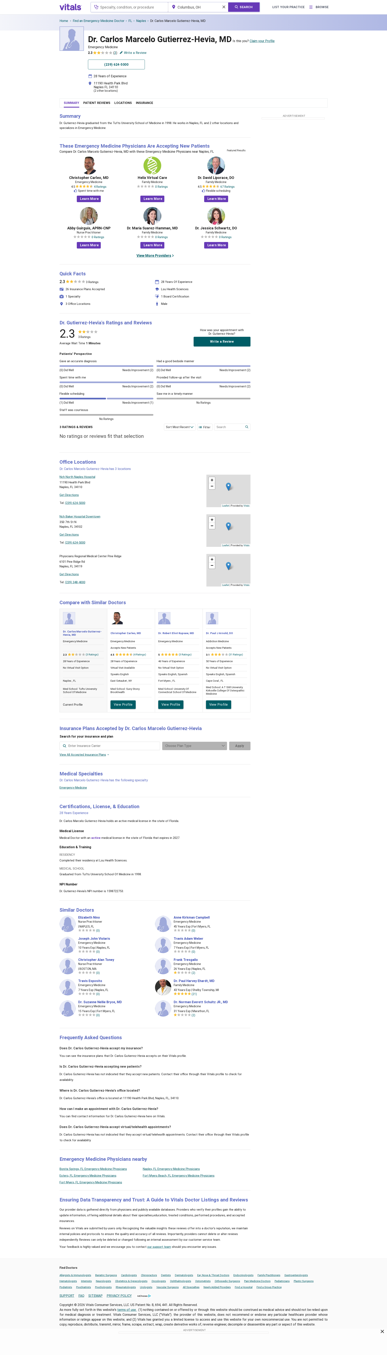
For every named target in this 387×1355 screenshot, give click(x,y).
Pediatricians (282, 1281)
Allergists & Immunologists (75, 1275)
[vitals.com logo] (71, 7)
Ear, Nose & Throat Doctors (213, 1275)
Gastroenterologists (296, 1275)
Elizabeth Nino (89, 917)
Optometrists (203, 1281)
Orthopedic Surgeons (227, 1281)
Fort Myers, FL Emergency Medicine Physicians (91, 1182)
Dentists (166, 1275)
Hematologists (68, 1281)
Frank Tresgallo (186, 960)
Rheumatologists (126, 1287)
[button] (228, 487)
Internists (86, 1281)
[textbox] (129, 7)
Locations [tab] (123, 103)
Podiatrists (66, 1287)
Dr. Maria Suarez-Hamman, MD (152, 228)
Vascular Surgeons (167, 1287)
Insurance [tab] (144, 103)
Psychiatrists (83, 1287)
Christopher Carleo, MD (88, 178)
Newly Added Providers (217, 1287)
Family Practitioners (269, 1275)
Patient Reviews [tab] (96, 103)
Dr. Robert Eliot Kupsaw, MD (176, 633)
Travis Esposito (90, 981)
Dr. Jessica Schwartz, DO (216, 228)
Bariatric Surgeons (106, 1275)
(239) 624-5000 (75, 503)
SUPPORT (67, 1296)
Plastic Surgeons (304, 1281)
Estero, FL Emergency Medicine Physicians (88, 1175)
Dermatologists (184, 1275)
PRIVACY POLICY (119, 1296)
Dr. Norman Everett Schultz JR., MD (201, 1002)
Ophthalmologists (180, 1281)
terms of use (127, 1310)
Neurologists (103, 1281)
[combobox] (129, 7)
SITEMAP (95, 1296)
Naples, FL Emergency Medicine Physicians (171, 1169)
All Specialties (191, 1287)
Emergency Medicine (73, 787)
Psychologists (103, 1287)
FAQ (81, 1296)
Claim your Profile (262, 41)
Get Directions (69, 495)
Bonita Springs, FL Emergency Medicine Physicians (93, 1169)
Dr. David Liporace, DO (216, 178)
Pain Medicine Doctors (257, 1281)
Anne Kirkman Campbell (192, 917)
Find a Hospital (244, 1287)
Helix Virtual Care (152, 178)
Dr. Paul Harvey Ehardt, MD (194, 981)
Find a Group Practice (269, 1287)
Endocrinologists (243, 1275)
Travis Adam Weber (188, 939)
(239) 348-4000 (75, 582)
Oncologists (159, 1281)
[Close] (382, 1332)
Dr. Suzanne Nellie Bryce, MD (100, 1002)
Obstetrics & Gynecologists (131, 1281)
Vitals (246, 505)
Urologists (146, 1287)
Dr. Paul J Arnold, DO (219, 633)
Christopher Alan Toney (96, 960)
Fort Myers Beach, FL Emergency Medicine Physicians (179, 1175)
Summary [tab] (71, 103)
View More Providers (154, 255)
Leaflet (225, 505)
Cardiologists (129, 1275)
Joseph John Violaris (94, 939)
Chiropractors (149, 1275)
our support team (159, 1247)
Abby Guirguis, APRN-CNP (89, 228)
